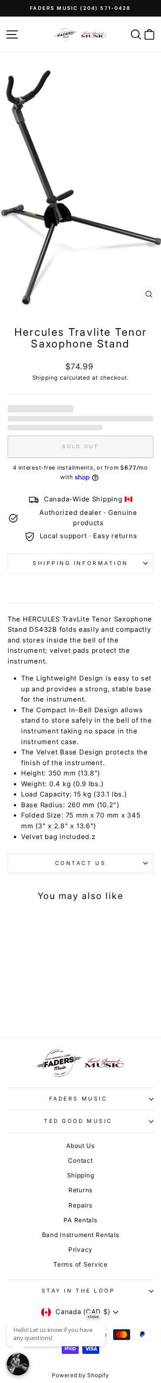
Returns (80, 1190)
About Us (80, 1145)
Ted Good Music (78, 1121)
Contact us (80, 863)
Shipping (45, 377)
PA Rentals (80, 1220)
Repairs (80, 1205)
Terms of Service (80, 1264)
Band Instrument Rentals (80, 1234)
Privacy (80, 1249)
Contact (80, 1160)
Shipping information (80, 563)
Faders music (78, 1099)
